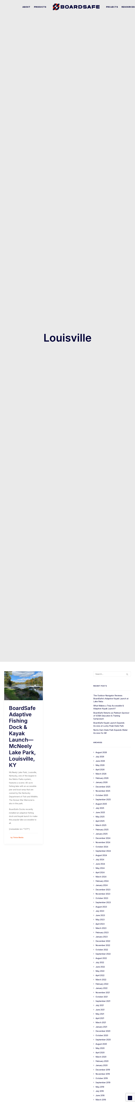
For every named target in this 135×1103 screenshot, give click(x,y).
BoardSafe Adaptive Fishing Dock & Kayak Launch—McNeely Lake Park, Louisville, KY (22, 736)
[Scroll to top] (130, 1098)
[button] (23, 685)
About (26, 7)
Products (40, 7)
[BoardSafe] (76, 7)
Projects (112, 7)
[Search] (112, 674)
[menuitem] (26, 7)
